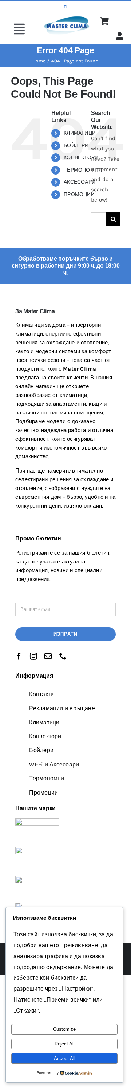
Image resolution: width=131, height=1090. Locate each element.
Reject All (65, 1044)
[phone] (63, 656)
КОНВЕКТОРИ (81, 157)
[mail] (48, 656)
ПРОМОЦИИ (79, 194)
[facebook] (19, 656)
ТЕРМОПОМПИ (83, 170)
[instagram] (33, 656)
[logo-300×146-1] (66, 17)
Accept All (64, 1058)
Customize (64, 1029)
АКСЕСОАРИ (79, 182)
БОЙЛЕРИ (76, 145)
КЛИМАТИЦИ (80, 133)
